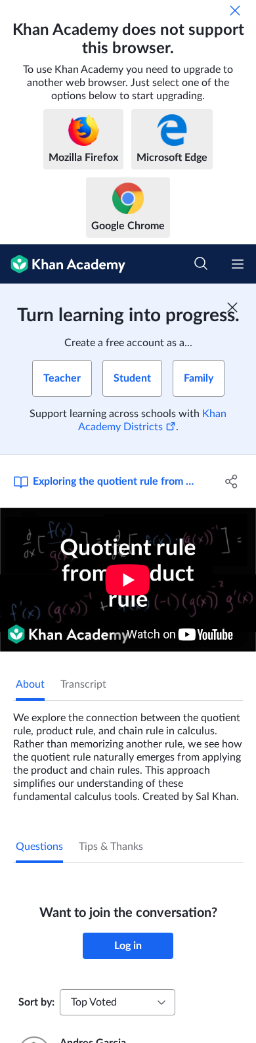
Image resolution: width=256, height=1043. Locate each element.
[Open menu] (237, 264)
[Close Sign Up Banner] (232, 307)
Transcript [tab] (83, 684)
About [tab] (30, 684)
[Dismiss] (234, 10)
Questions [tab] (39, 846)
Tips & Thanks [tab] (111, 846)
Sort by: (36, 1002)
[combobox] (117, 1002)
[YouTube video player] (128, 580)
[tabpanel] (128, 752)
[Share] (231, 481)
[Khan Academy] (62, 264)
